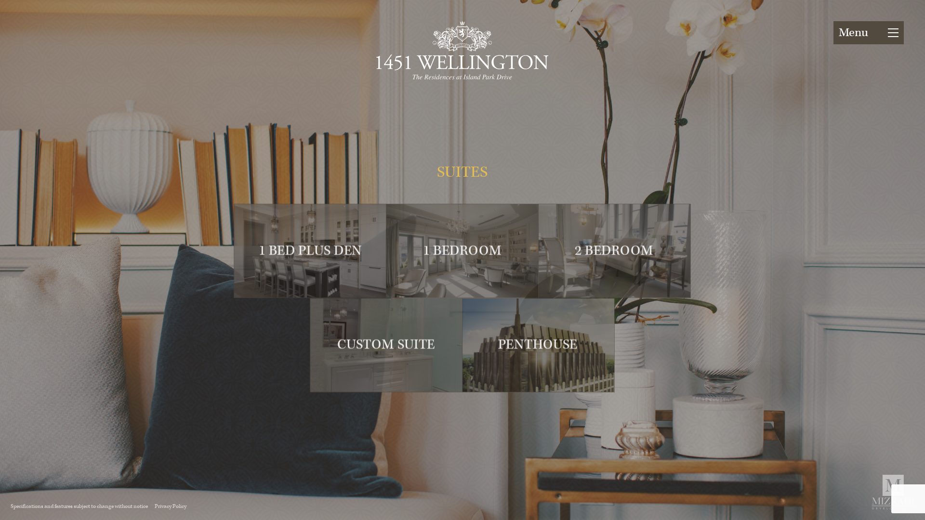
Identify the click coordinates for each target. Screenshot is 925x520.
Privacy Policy (170, 506)
